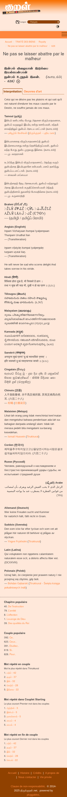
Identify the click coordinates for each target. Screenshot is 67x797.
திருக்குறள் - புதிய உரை (42, 133)
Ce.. (12, 637)
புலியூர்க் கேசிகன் (17, 133)
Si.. (11, 650)
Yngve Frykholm (17, 541)
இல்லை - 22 (13, 689)
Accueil (12, 773)
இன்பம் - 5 (12, 712)
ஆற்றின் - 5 (12, 708)
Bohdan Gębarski (18, 583)
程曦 (10, 403)
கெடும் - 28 (12, 685)
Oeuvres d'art (33, 91)
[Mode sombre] (58, 26)
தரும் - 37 (12, 676)
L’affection (12, 614)
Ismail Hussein (16, 436)
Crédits (37, 773)
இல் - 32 (11, 681)
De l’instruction (16, 606)
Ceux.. (13, 641)
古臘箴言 (20, 403)
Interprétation (13, 91)
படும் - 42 (11, 672)
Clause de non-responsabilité (28, 786)
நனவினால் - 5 (14, 716)
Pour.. (13, 654)
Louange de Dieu (16, 618)
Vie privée (46, 777)
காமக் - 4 (11, 724)
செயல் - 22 (12, 760)
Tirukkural (32, 436)
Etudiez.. (14, 645)
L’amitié (12, 610)
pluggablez (33, 794)
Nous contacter (27, 777)
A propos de (52, 773)
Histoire (24, 773)
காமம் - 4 (11, 720)
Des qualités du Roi (18, 623)
